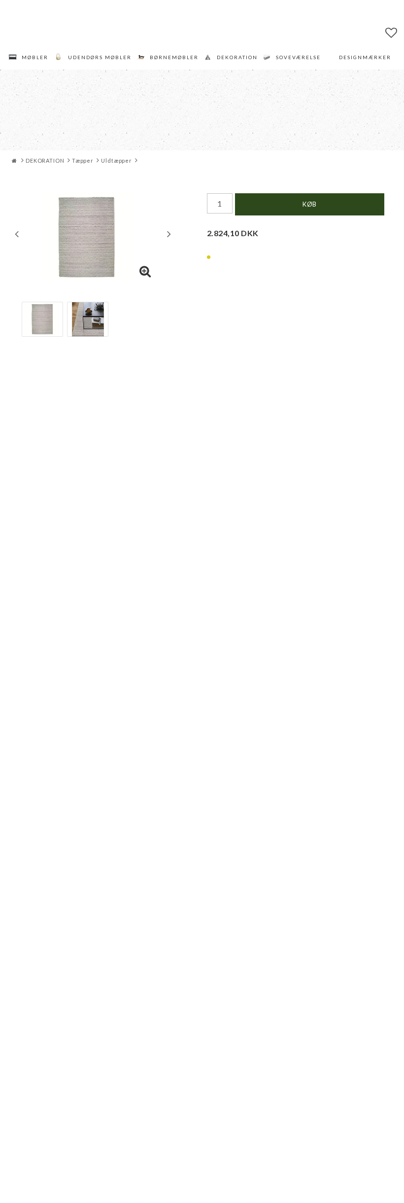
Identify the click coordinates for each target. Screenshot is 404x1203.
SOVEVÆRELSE (298, 57)
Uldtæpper (116, 160)
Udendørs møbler (100, 57)
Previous (17, 233)
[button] (391, 32)
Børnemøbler (174, 57)
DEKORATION (237, 57)
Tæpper (83, 160)
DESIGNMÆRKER (365, 57)
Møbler (35, 57)
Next (169, 233)
